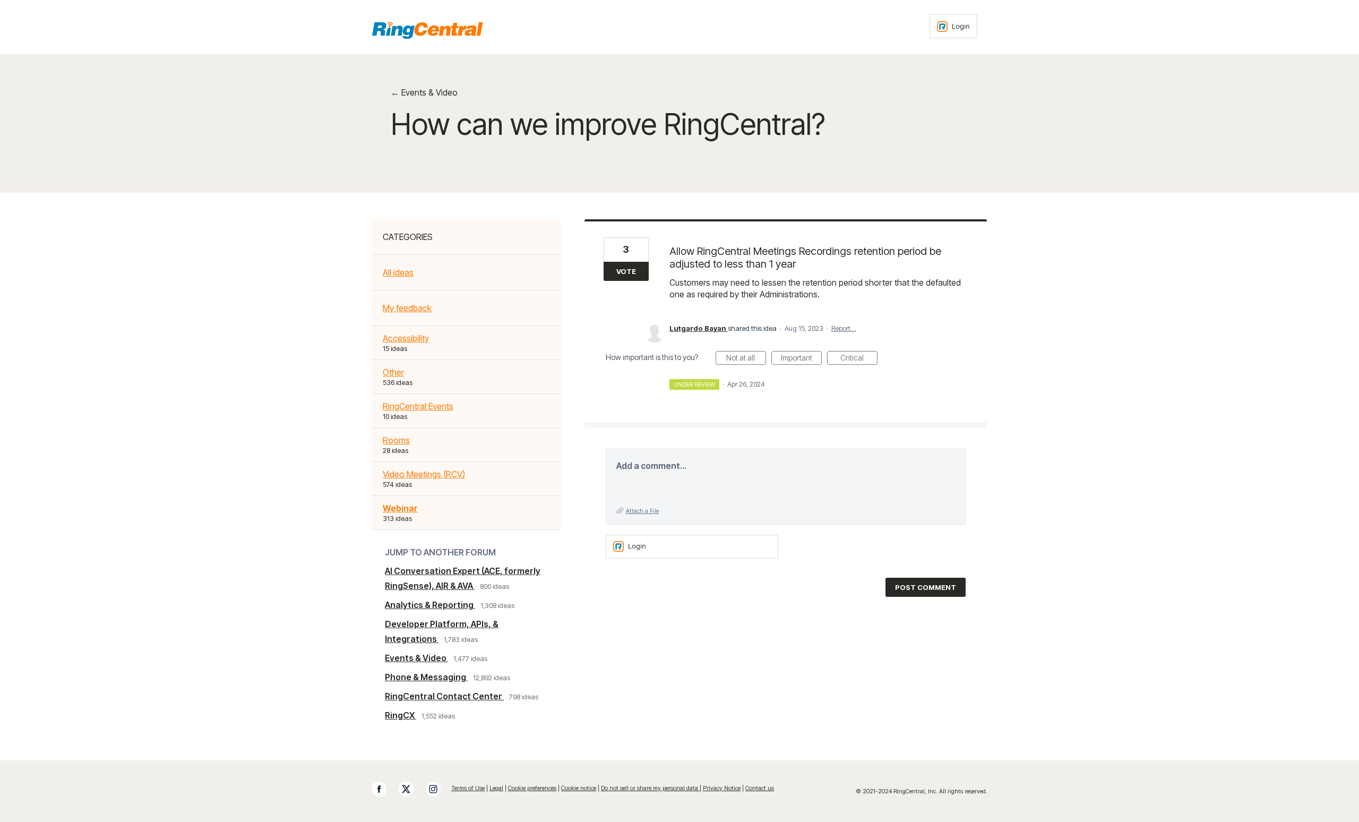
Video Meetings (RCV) (424, 474)
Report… (843, 328)
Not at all (746, 359)
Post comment (925, 587)
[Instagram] (438, 789)
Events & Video (416, 658)
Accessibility (406, 338)
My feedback (407, 308)
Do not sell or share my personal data (650, 788)
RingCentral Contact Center (444, 696)
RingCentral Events (418, 406)
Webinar (400, 508)
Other (393, 372)
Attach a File (642, 511)
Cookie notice (578, 788)
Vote (626, 271)
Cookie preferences (532, 788)
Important (801, 359)
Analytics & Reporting (430, 605)
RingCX (400, 715)
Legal (496, 788)
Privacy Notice (722, 788)
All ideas (398, 272)
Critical (859, 359)
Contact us (759, 788)
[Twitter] (411, 789)
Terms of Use (468, 788)
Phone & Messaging (426, 677)
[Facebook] (384, 789)
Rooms (396, 440)
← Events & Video (424, 92)
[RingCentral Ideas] (427, 30)
